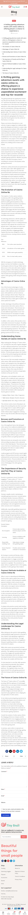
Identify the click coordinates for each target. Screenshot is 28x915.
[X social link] (10, 751)
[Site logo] (14, 6)
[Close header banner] (26, 2)
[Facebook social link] (6, 751)
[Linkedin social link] (17, 751)
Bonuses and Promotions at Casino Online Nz (14, 56)
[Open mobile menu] (1, 6)
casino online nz (15, 182)
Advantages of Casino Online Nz (10, 49)
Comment (4, 771)
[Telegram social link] (21, 751)
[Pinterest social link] (14, 751)
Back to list (14, 756)
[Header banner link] (12, 2)
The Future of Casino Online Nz (10, 73)
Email (3, 796)
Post (16, 14)
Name (3, 789)
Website (3, 802)
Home (12, 14)
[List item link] (7, 868)
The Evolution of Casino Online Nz (11, 46)
